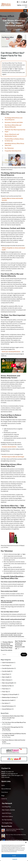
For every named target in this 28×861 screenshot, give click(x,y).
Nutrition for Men (7, 686)
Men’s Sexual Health (7, 683)
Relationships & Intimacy (9, 697)
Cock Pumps (5, 665)
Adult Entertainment (8, 662)
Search (23, 654)
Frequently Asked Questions (13, 151)
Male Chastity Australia (8, 810)
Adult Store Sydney (7, 816)
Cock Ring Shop (6, 806)
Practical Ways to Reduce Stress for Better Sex (14, 140)
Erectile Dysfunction (8, 668)
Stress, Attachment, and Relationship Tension (12, 135)
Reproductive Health (8, 700)
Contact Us (14, 859)
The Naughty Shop (7, 823)
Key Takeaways (9, 148)
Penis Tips (5, 691)
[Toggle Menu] (25, 10)
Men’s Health (5, 677)
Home (3, 785)
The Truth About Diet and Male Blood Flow (14, 722)
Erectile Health (6, 671)
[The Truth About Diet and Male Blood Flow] (3, 836)
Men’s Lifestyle (6, 680)
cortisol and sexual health (10, 633)
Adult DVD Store (6, 813)
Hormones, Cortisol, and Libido (14, 122)
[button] (26, 842)
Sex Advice (5, 703)
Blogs (2, 795)
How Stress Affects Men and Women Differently (13, 126)
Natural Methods (6, 789)
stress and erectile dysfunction (16, 636)
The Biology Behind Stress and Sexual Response (13, 118)
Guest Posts (5, 674)
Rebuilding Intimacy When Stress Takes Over (14, 144)
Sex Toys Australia (7, 819)
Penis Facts (5, 688)
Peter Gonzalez (18, 29)
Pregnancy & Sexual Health (10, 694)
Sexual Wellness (6, 709)
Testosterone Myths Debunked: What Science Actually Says (15, 830)
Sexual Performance (7, 706)
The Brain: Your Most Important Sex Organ (15, 130)
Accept (14, 855)
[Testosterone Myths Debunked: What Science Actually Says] (3, 830)
